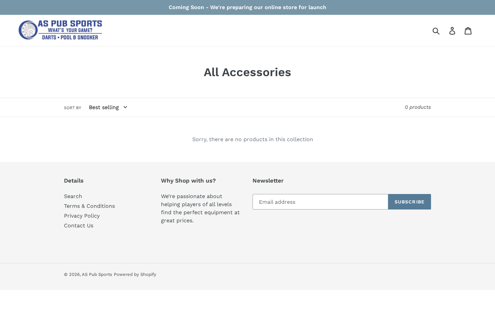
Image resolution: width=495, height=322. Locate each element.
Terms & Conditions (89, 206)
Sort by (72, 107)
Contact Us (78, 225)
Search (73, 196)
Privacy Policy (82, 216)
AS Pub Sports (97, 274)
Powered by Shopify (135, 274)
